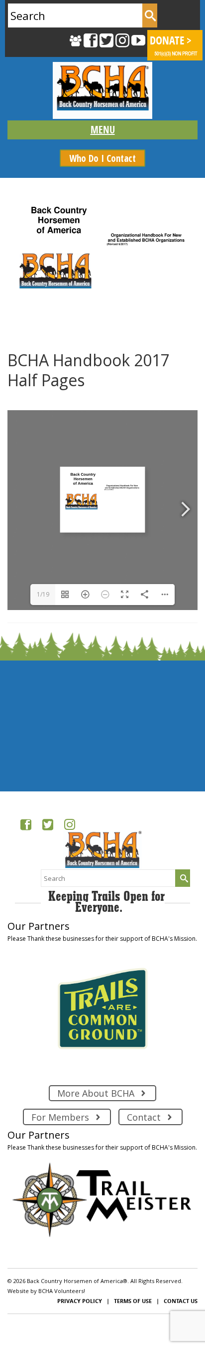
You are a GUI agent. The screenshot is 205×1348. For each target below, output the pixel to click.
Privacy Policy (79, 1301)
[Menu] (102, 129)
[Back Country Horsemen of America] (102, 90)
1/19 (43, 594)
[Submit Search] (149, 15)
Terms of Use (133, 1301)
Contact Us (181, 1301)
